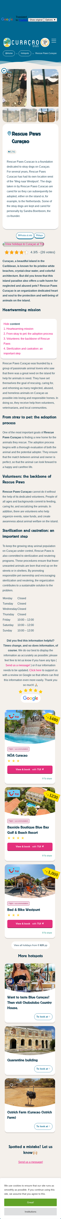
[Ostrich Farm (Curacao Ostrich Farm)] (30, 1092)
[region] (30, 1198)
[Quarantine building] (30, 1040)
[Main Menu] (54, 41)
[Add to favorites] (9, 75)
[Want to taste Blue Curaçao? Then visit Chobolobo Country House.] (30, 977)
